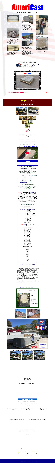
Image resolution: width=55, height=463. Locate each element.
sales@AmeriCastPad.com (28, 285)
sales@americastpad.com (24, 270)
